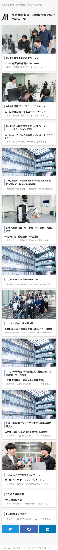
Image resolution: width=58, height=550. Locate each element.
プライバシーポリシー (46, 548)
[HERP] (16, 548)
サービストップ (29, 548)
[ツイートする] (10, 529)
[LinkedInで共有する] (47, 529)
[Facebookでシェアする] (28, 529)
